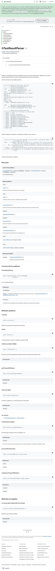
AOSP (3, 26)
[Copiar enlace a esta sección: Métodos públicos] (16, 311)
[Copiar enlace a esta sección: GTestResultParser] (14, 270)
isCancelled (6, 221)
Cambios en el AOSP (38, 13)
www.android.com (41, 550)
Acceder (51, 1)
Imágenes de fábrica (6, 555)
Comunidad (13, 564)
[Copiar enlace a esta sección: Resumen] (10, 163)
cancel (5, 188)
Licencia (23, 564)
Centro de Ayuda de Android (43, 546)
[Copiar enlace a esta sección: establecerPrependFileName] (20, 473)
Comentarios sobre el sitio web (39, 564)
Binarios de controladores (7, 557)
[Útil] (50, 27)
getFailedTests (7, 205)
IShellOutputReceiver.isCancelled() (14, 418)
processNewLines (7, 239)
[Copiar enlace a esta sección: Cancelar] (8, 315)
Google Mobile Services (42, 552)
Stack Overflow (40, 555)
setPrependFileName (8, 247)
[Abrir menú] (2, 1)
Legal (19, 564)
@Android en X (22, 546)
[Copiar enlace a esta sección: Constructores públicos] (21, 266)
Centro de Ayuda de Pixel (42, 548)
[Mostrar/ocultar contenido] (10, 30)
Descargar (4, 550)
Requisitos (4, 548)
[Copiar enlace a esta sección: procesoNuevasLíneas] (16, 449)
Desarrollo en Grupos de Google (26, 557)
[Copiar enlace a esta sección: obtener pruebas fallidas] (17, 344)
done (4, 197)
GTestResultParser (8, 170)
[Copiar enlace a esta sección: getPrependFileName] (16, 368)
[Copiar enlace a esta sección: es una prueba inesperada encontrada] (26, 503)
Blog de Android (22, 550)
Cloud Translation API (28, 21)
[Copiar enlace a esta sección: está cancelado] (12, 390)
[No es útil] (52, 27)
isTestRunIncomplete (8, 230)
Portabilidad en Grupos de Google (26, 559)
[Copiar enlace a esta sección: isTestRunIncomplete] (16, 422)
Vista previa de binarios (6, 552)
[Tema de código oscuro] (52, 83)
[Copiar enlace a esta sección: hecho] (6, 329)
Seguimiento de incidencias (43, 557)
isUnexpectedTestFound (16, 257)
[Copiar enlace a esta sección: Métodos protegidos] (19, 499)
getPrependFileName (8, 214)
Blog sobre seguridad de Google (26, 552)
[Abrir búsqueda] (34, 1)
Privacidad (28, 564)
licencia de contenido (47, 536)
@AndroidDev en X (23, 548)
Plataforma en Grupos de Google (26, 555)
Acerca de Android (6, 564)
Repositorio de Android (6, 546)
